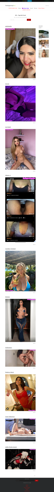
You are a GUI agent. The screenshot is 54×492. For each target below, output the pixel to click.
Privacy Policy (27, 488)
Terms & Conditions (27, 487)
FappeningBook (41, 25)
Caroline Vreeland (10, 249)
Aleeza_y (8, 175)
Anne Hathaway (10, 416)
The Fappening (40, 26)
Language (30, 482)
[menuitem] (13, 8)
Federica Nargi (9, 372)
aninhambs (8, 26)
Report (27, 486)
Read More (34, 79)
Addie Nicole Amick (11, 447)
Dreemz (7, 297)
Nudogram (40, 27)
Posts (28, 482)
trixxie (7, 84)
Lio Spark (8, 127)
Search (29, 19)
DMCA (27, 489)
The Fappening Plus (25, 482)
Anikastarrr (8, 347)
